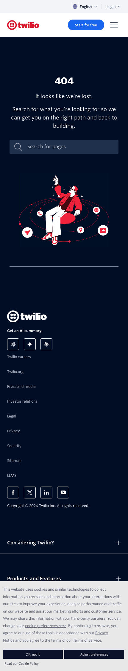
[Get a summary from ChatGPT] (13, 344)
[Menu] (114, 25)
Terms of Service (87, 640)
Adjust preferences (94, 654)
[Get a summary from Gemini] (30, 344)
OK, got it (33, 654)
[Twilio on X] (30, 492)
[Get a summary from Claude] (46, 344)
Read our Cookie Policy (21, 663)
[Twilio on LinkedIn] (46, 492)
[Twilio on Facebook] (13, 492)
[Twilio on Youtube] (63, 492)
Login (111, 6)
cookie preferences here (45, 625)
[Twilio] (23, 25)
